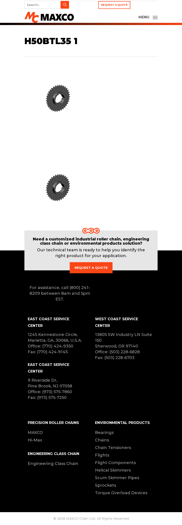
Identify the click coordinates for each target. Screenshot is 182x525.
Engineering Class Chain (53, 463)
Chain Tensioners (113, 447)
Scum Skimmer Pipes (117, 477)
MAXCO (35, 432)
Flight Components (115, 462)
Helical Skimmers (113, 470)
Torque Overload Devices (121, 492)
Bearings (104, 432)
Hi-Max (35, 440)
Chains (102, 440)
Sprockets (105, 485)
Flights (102, 455)
